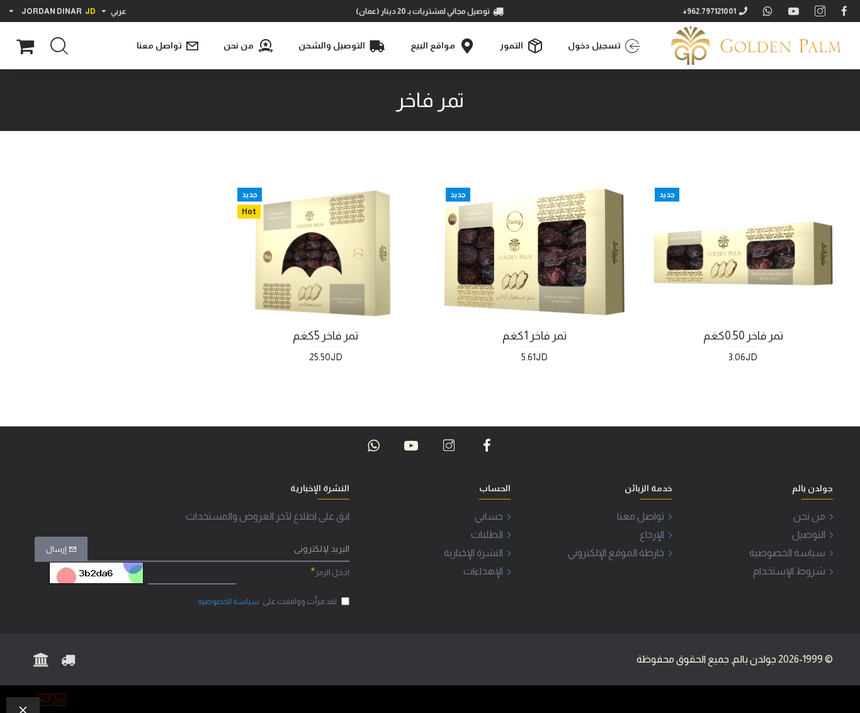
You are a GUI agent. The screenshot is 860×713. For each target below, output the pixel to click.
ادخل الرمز (332, 572)
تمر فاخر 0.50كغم (743, 335)
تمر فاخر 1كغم (534, 335)
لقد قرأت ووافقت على (267, 601)
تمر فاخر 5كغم (325, 335)
